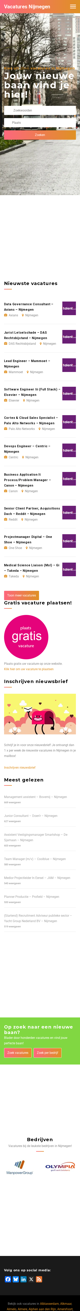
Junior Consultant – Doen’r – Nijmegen (30, 816)
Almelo (11, 1309)
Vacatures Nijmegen (27, 6)
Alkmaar (65, 1304)
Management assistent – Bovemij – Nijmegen (35, 797)
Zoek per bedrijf (47, 1053)
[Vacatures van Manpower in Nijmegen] (19, 1167)
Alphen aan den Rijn (42, 1309)
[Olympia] (60, 1167)
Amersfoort (65, 1309)
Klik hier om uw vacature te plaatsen (29, 669)
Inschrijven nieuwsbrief (20, 767)
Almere (22, 1309)
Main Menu (73, 7)
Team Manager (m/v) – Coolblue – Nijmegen (35, 859)
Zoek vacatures (17, 1053)
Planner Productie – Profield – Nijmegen (31, 897)
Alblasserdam (49, 1304)
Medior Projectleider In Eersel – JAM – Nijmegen (37, 878)
